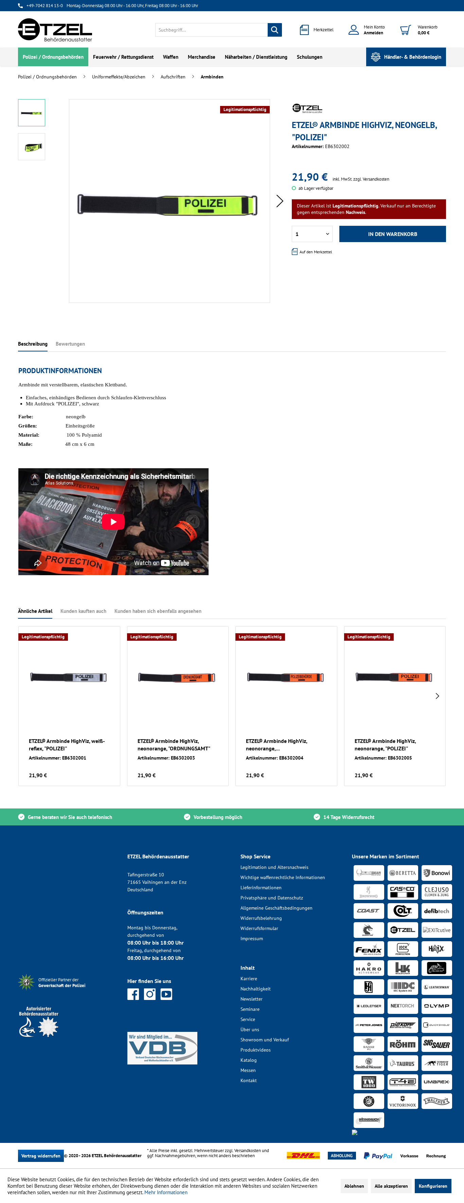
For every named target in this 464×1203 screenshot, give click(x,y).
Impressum (251, 938)
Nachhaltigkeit (255, 989)
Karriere (248, 979)
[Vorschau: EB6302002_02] (31, 146)
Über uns (249, 1029)
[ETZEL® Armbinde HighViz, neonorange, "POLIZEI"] (395, 675)
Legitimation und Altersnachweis (274, 867)
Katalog (248, 1060)
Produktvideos (255, 1050)
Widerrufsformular (259, 928)
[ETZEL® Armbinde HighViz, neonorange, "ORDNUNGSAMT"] (178, 675)
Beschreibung (33, 344)
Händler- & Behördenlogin (412, 57)
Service (247, 1019)
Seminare (250, 1009)
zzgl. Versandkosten (371, 179)
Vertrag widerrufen (40, 1156)
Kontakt (248, 1080)
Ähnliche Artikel (35, 611)
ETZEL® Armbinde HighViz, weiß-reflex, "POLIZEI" (67, 744)
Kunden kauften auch (83, 611)
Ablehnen (354, 1186)
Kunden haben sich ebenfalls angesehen (157, 611)
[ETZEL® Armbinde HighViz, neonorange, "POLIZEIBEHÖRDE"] (286, 675)
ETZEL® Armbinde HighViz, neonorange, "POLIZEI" (385, 744)
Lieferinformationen (261, 888)
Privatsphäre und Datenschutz (271, 898)
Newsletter (251, 999)
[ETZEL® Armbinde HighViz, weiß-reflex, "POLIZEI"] (69, 675)
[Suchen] (275, 30)
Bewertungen (70, 344)
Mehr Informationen (166, 1192)
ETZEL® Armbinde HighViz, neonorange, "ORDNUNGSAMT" (174, 744)
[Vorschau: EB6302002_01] (31, 112)
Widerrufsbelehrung (261, 918)
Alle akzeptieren (391, 1186)
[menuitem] (218, 30)
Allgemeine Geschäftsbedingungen (276, 908)
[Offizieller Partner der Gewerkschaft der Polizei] (67, 991)
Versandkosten (247, 1150)
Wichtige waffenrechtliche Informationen (282, 877)
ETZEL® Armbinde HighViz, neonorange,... (276, 744)
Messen (248, 1070)
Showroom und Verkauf (264, 1040)
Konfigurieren (433, 1186)
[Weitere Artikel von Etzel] (307, 108)
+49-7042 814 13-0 (44, 5)
